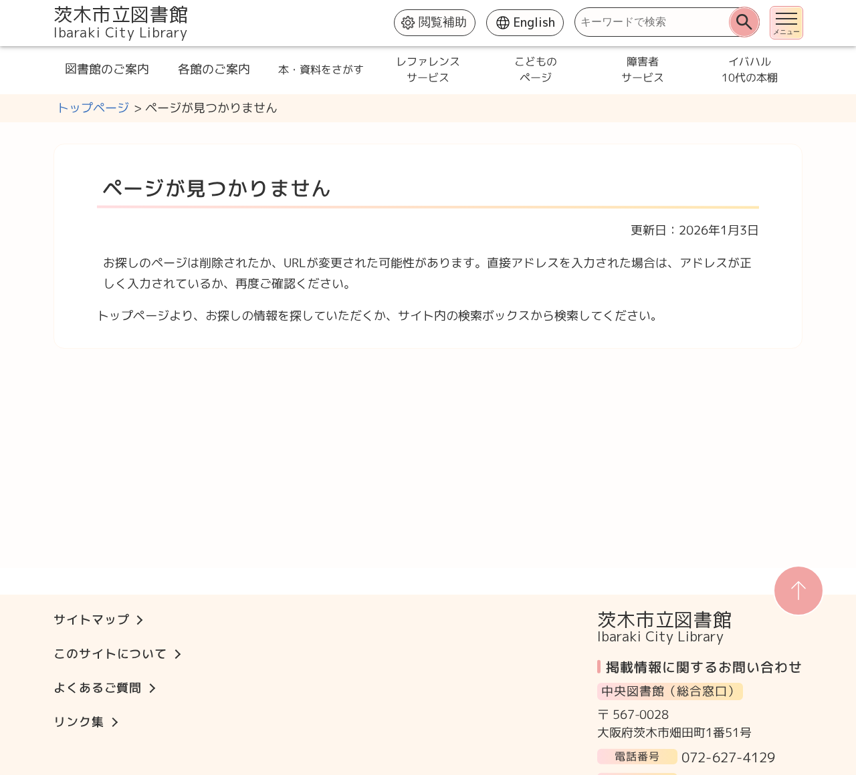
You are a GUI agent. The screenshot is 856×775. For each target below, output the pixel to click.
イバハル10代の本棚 (749, 69)
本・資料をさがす (321, 69)
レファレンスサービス (428, 69)
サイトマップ (91, 619)
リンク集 (79, 722)
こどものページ (535, 69)
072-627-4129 (728, 756)
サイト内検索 (55, 7)
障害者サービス (642, 69)
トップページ (93, 108)
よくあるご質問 (98, 687)
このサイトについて (110, 653)
